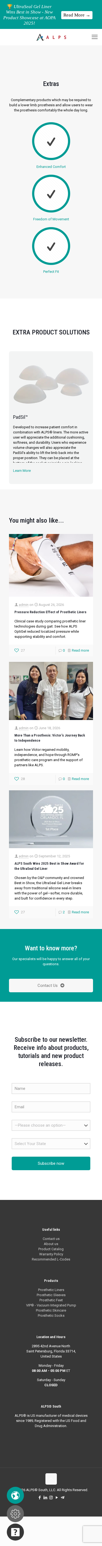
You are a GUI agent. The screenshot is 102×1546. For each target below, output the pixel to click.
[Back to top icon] (51, 1479)
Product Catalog (51, 1249)
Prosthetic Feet (51, 1300)
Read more (80, 650)
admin (24, 605)
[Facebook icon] (40, 1497)
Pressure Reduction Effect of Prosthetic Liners (50, 612)
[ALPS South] (51, 37)
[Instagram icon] (51, 1497)
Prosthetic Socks (51, 1315)
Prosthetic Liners (51, 1290)
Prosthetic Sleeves (51, 1295)
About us (51, 1244)
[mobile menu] (94, 37)
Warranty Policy (51, 1254)
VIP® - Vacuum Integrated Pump (51, 1305)
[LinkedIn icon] (45, 1497)
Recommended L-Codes (51, 1259)
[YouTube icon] (57, 1497)
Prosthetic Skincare (51, 1310)
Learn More (22, 471)
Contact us (51, 1239)
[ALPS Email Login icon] (62, 1497)
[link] (51, 383)
